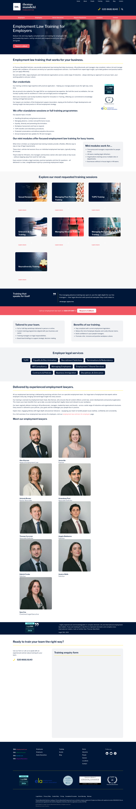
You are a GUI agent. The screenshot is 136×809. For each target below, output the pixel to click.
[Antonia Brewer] (36, 479)
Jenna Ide (62, 460)
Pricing (62, 796)
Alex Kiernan (24, 460)
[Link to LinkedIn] (107, 753)
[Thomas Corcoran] (36, 517)
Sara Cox (23, 612)
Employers (39, 752)
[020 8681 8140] (14, 658)
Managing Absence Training (67, 232)
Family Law (19, 755)
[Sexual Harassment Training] (31, 195)
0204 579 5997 (69, 311)
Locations (85, 761)
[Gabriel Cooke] (36, 555)
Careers (84, 758)
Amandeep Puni (64, 498)
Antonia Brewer (25, 498)
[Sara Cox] (36, 593)
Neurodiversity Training (28, 266)
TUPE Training (98, 197)
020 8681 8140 (110, 9)
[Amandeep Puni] (74, 479)
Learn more (22, 210)
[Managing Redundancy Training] (104, 230)
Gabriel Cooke (25, 574)
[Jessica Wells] (74, 555)
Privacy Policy (47, 796)
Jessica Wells (63, 574)
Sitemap (89, 796)
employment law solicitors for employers (76, 414)
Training (61, 749)
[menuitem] (77, 1)
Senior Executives (41, 755)
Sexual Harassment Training (30, 197)
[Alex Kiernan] (36, 441)
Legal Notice (39, 796)
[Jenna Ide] (74, 441)
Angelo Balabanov (65, 536)
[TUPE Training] (104, 195)
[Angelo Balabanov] (74, 517)
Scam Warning (82, 796)
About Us (85, 752)
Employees (39, 749)
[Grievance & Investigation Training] (31, 230)
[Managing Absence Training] (68, 230)
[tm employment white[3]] (25, 9)
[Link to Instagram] (115, 753)
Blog (60, 755)
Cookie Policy (55, 796)
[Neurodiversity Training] (31, 265)
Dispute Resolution (21, 758)
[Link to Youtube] (111, 753)
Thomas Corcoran (26, 536)
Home (84, 749)
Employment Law (22, 749)
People (84, 755)
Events (61, 752)
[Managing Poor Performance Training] (68, 195)
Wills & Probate (21, 752)
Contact (84, 763)
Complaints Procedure (71, 796)
